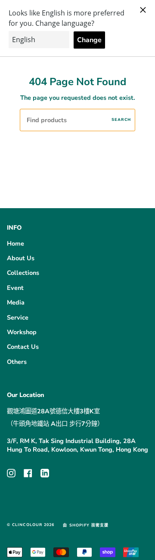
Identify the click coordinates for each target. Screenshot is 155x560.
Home (15, 243)
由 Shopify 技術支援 (85, 525)
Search (121, 119)
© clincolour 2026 (30, 524)
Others (17, 361)
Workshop (22, 332)
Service (17, 317)
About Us (20, 258)
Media (16, 302)
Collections (23, 272)
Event (15, 287)
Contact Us (23, 346)
